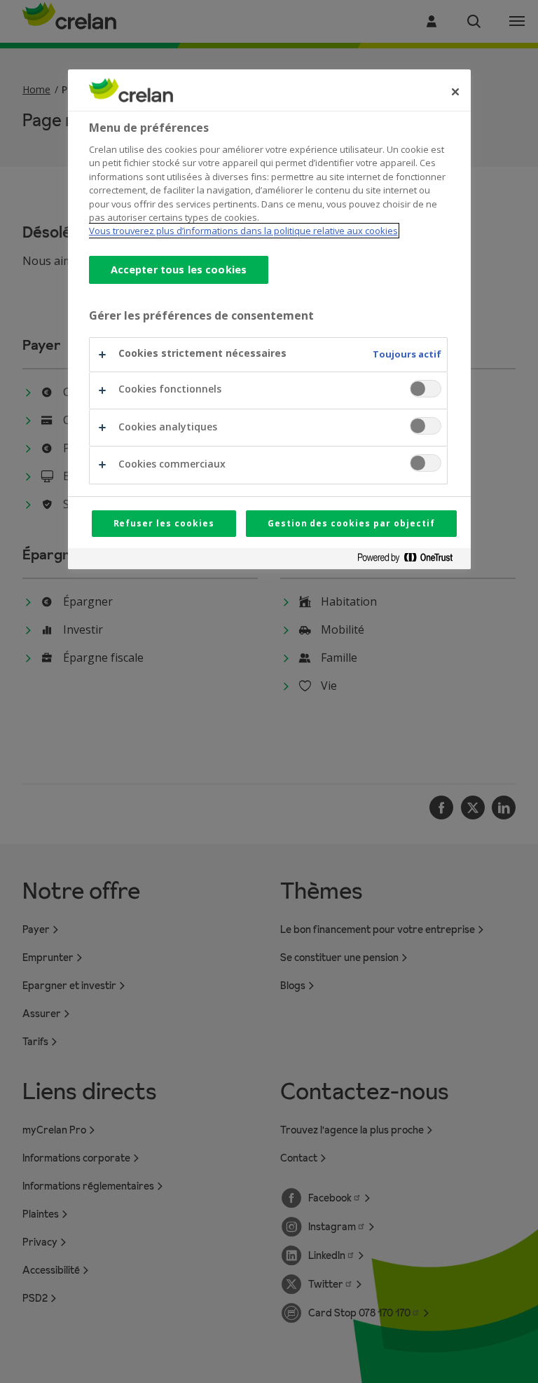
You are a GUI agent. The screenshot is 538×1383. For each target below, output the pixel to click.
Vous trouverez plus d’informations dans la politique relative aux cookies (243, 230)
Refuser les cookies (163, 523)
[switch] (425, 388)
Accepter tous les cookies (179, 269)
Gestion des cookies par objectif (351, 523)
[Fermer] (455, 91)
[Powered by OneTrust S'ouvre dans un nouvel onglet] (410, 560)
